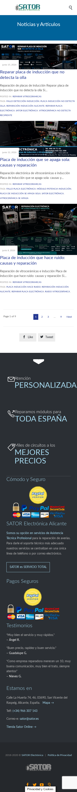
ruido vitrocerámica (57, 292)
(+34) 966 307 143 (25, 710)
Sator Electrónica (27, 111)
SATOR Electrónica (33, 755)
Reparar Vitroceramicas (27, 97)
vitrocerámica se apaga (14, 198)
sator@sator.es (29, 718)
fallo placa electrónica (21, 189)
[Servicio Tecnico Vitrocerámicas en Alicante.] (41, 7)
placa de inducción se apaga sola (20, 194)
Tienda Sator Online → (21, 726)
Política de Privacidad (60, 755)
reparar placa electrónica (28, 292)
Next (69, 317)
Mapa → (48, 702)
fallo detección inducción (22, 101)
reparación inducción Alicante (25, 106)
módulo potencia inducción (54, 189)
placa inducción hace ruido (23, 287)
